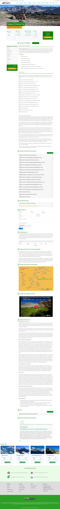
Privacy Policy (33, 487)
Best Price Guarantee (22, 487)
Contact (54, 2)
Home (17, 2)
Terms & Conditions (33, 485)
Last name (31, 211)
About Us (8, 485)
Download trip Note (36, 42)
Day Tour (34, 2)
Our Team (8, 487)
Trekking (21, 2)
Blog (50, 2)
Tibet (42, 2)
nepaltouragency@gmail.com (5, 0)
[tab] (36, 155)
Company (46, 2)
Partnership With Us (10, 489)
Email (42, 211)
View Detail (7, 462)
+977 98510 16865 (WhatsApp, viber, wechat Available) (17, 0)
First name (20, 211)
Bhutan (38, 2)
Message (20, 217)
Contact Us (48, 37)
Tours (25, 2)
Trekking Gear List (21, 489)
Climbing (29, 2)
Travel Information (21, 485)
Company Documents (10, 491)
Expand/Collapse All (50, 152)
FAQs (19, 491)
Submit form (20, 228)
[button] (4, 15)
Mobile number (38, 214)
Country (20, 214)
